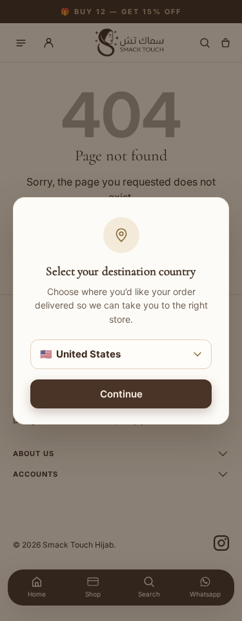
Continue (121, 393)
